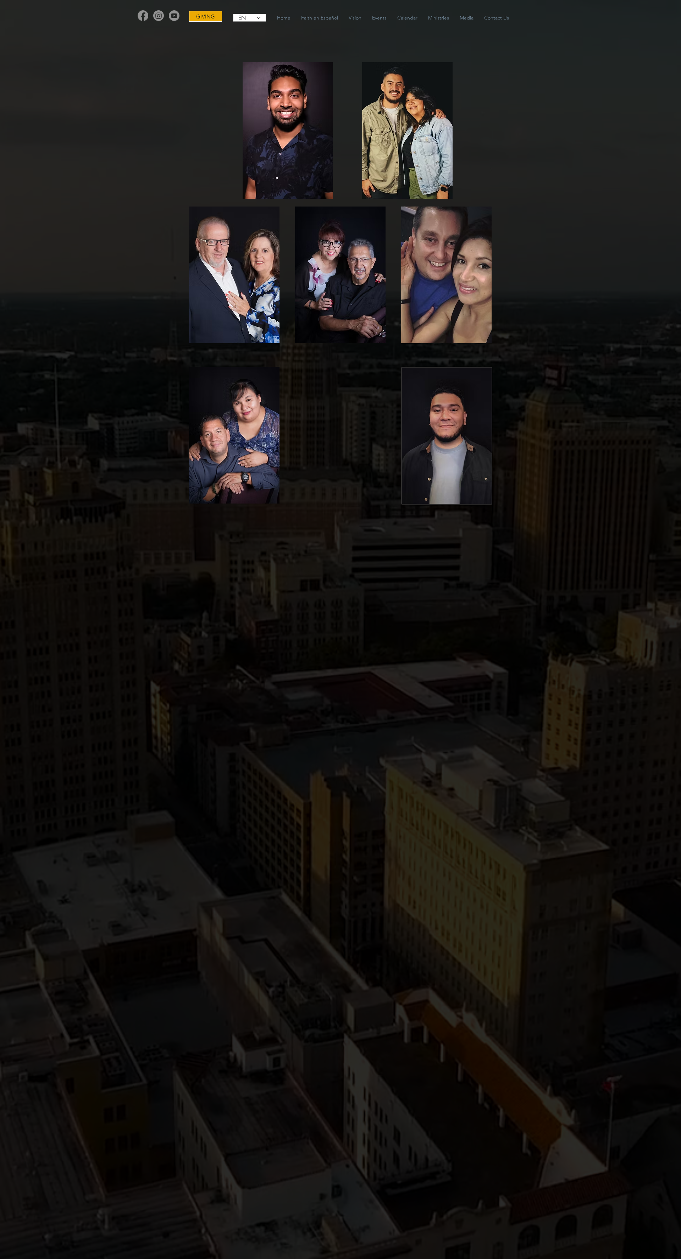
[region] (288, 130)
